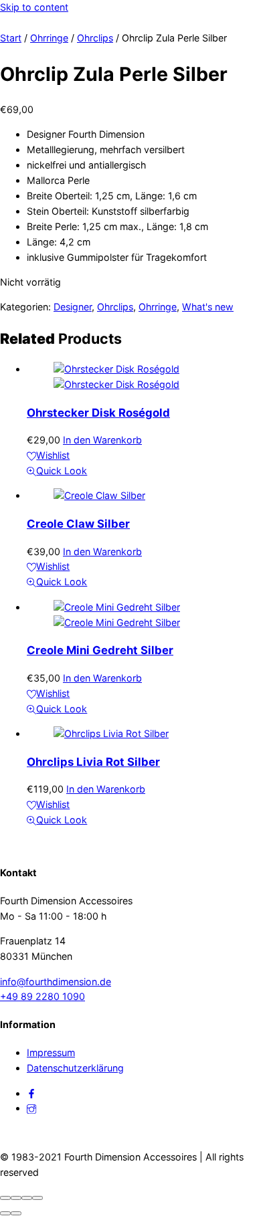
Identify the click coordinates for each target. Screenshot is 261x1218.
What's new (208, 306)
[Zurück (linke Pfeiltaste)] (5, 1213)
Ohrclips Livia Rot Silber (93, 762)
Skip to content (34, 7)
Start (10, 37)
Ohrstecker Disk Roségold (98, 412)
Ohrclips (95, 37)
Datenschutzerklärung (75, 1068)
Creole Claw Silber (78, 523)
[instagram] (31, 1108)
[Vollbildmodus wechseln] (16, 1198)
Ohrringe (49, 37)
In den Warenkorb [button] (102, 439)
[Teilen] (26, 1198)
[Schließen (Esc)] (37, 1198)
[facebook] (31, 1093)
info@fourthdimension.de (55, 981)
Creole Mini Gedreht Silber (100, 650)
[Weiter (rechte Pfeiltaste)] (16, 1213)
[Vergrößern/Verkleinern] (5, 1198)
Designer (73, 306)
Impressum (51, 1052)
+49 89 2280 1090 (42, 996)
